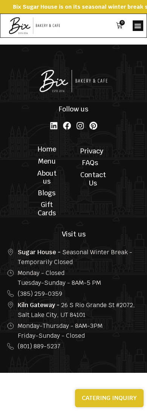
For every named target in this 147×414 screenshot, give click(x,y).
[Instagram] (80, 126)
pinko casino (5, 41)
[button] (138, 25)
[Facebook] (67, 126)
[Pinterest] (93, 126)
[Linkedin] (54, 126)
